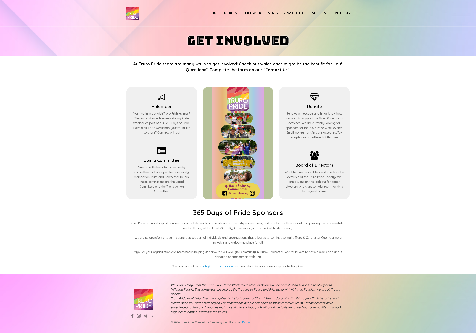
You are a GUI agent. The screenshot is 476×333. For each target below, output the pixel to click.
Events (272, 13)
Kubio (246, 322)
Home (214, 13)
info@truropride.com (218, 266)
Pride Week (252, 13)
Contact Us (341, 13)
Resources (317, 13)
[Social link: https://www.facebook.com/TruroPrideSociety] (134, 316)
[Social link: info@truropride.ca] (147, 316)
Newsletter (293, 13)
